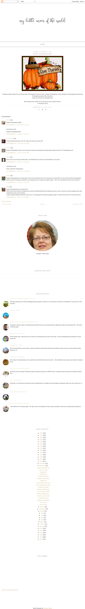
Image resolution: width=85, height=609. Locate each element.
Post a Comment (6, 201)
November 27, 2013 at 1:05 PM (17, 182)
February (42, 524)
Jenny (8, 157)
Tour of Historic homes (43, 491)
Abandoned (43, 474)
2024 (41, 437)
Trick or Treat (43, 504)
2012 (41, 528)
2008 (41, 537)
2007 (41, 539)
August (42, 511)
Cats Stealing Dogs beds (43, 485)
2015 (41, 457)
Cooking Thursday (17, 357)
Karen (8, 120)
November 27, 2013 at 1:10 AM (17, 125)
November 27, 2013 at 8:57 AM (17, 152)
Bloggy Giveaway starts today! (22, 299)
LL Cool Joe (9, 138)
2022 (41, 442)
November (42, 465)
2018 (41, 450)
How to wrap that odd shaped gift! (24, 322)
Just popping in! (16, 380)
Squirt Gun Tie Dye (17, 333)
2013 (41, 461)
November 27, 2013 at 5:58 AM (17, 143)
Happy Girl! (43, 480)
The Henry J (43, 502)
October (42, 506)
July (42, 513)
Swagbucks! (43, 472)
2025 (41, 435)
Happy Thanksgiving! (43, 468)
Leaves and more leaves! (43, 483)
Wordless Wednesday (18, 392)
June (42, 515)
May (42, 517)
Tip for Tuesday (43, 470)
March (42, 522)
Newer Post (78, 204)
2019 (41, 448)
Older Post (7, 204)
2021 (41, 444)
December (42, 463)
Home (42, 44)
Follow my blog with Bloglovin (10, 590)
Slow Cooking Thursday (19, 368)
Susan (8, 175)
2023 (41, 439)
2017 (41, 452)
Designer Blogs (47, 608)
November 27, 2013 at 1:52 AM (17, 134)
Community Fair (16, 345)
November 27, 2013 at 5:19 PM (17, 197)
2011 (41, 530)
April (42, 519)
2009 (41, 535)
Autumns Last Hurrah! (43, 496)
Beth (7, 187)
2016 (41, 455)
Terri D (8, 148)
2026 (41, 433)
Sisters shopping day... (43, 493)
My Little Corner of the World (42, 21)
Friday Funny (15, 310)
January (42, 526)
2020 (41, 446)
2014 (41, 459)
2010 (41, 532)
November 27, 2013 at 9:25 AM (17, 162)
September (42, 509)
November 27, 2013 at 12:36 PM (18, 171)
